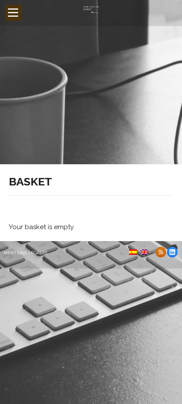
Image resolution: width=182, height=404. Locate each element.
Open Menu (13, 13)
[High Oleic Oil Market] (91, 13)
